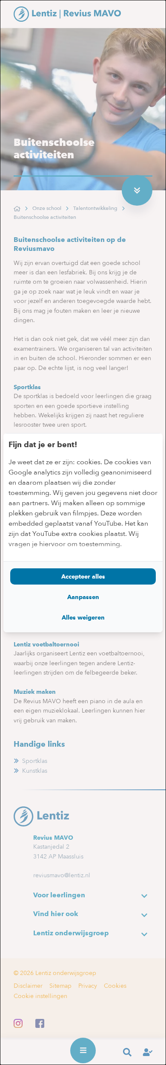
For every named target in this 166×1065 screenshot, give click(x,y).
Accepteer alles (83, 576)
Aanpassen (83, 597)
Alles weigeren (83, 617)
